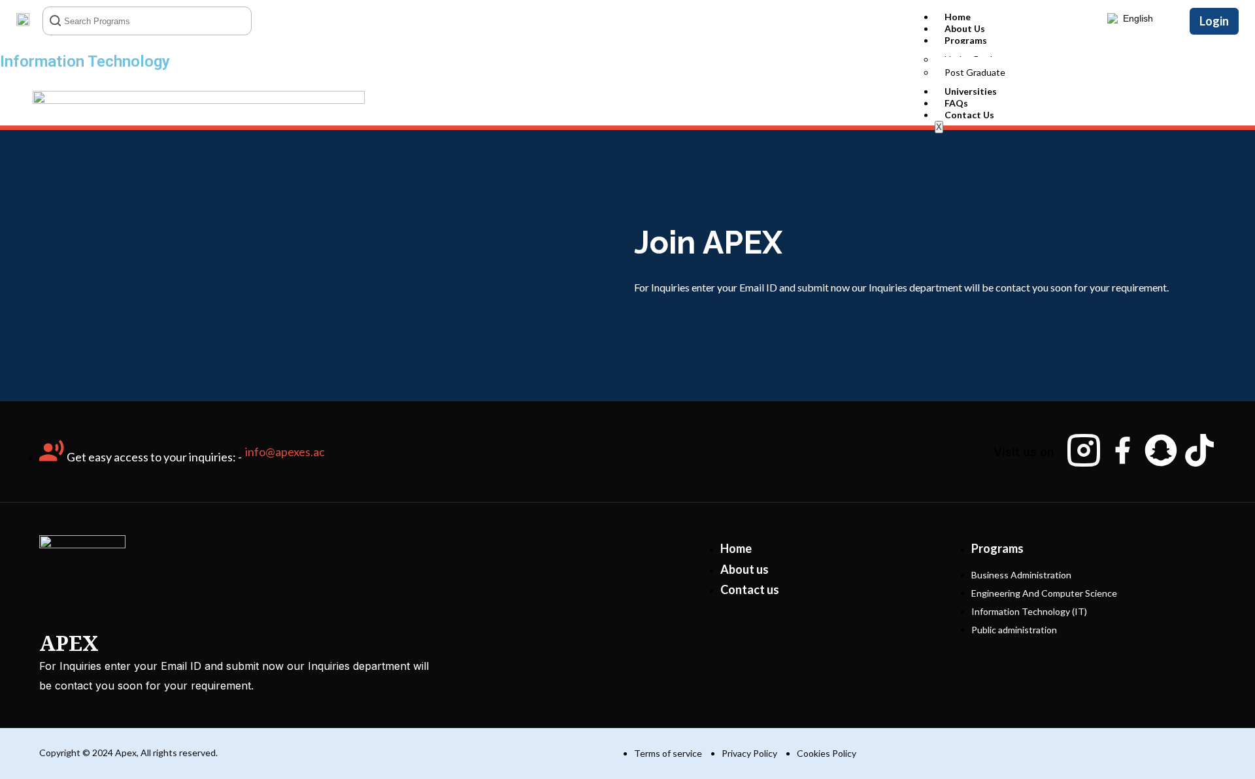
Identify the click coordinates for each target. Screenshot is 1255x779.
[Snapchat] (1161, 450)
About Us (965, 28)
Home (958, 16)
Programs (966, 40)
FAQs (956, 102)
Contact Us (969, 114)
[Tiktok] (1199, 450)
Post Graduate (975, 72)
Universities (971, 91)
